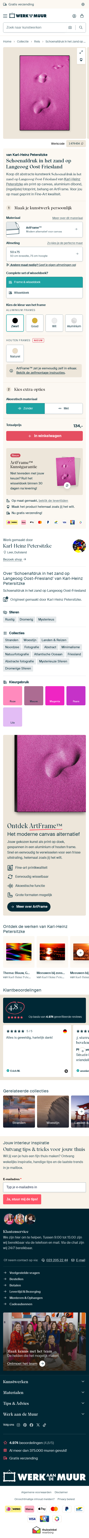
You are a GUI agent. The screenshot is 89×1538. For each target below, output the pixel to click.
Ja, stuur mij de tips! (22, 1199)
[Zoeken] (81, 27)
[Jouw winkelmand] (82, 16)
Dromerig (26, 619)
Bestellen (16, 1279)
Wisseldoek (21, 293)
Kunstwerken (15, 1381)
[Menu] (5, 16)
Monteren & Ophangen (26, 1298)
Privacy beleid (66, 1499)
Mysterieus (46, 619)
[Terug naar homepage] (28, 15)
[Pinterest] (25, 1425)
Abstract (50, 647)
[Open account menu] (74, 16)
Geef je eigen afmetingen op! (43, 265)
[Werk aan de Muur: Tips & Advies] (83, 1403)
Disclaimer (61, 1492)
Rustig (9, 619)
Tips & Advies (16, 1403)
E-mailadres (12, 1179)
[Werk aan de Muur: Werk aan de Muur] (83, 1414)
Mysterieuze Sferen (53, 661)
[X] (38, 1425)
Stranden (11, 640)
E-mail (80, 1260)
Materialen (13, 1392)
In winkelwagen (47, 435)
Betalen (15, 1285)
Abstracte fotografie (19, 661)
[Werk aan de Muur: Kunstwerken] (83, 1382)
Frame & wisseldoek (27, 282)
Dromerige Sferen (18, 668)
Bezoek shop (13, 560)
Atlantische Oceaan (48, 654)
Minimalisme (70, 647)
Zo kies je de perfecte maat (65, 243)
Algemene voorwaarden (36, 1492)
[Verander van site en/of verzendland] (83, 4)
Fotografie (31, 647)
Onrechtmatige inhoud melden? (34, 1499)
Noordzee (12, 647)
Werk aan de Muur (20, 1414)
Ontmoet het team (22, 1363)
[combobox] (34, 27)
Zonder (28, 408)
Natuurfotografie (17, 654)
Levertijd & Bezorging (25, 1292)
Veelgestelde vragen (25, 1273)
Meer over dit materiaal (67, 218)
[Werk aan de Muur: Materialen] (83, 1392)
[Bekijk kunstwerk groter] (81, 52)
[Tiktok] (44, 1425)
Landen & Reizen (54, 640)
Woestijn (30, 640)
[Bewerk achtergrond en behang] (81, 59)
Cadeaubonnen (21, 1304)
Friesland (74, 654)
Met (66, 408)
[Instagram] (18, 1425)
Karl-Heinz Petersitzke (30, 155)
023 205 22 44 (57, 1260)
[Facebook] (31, 1425)
